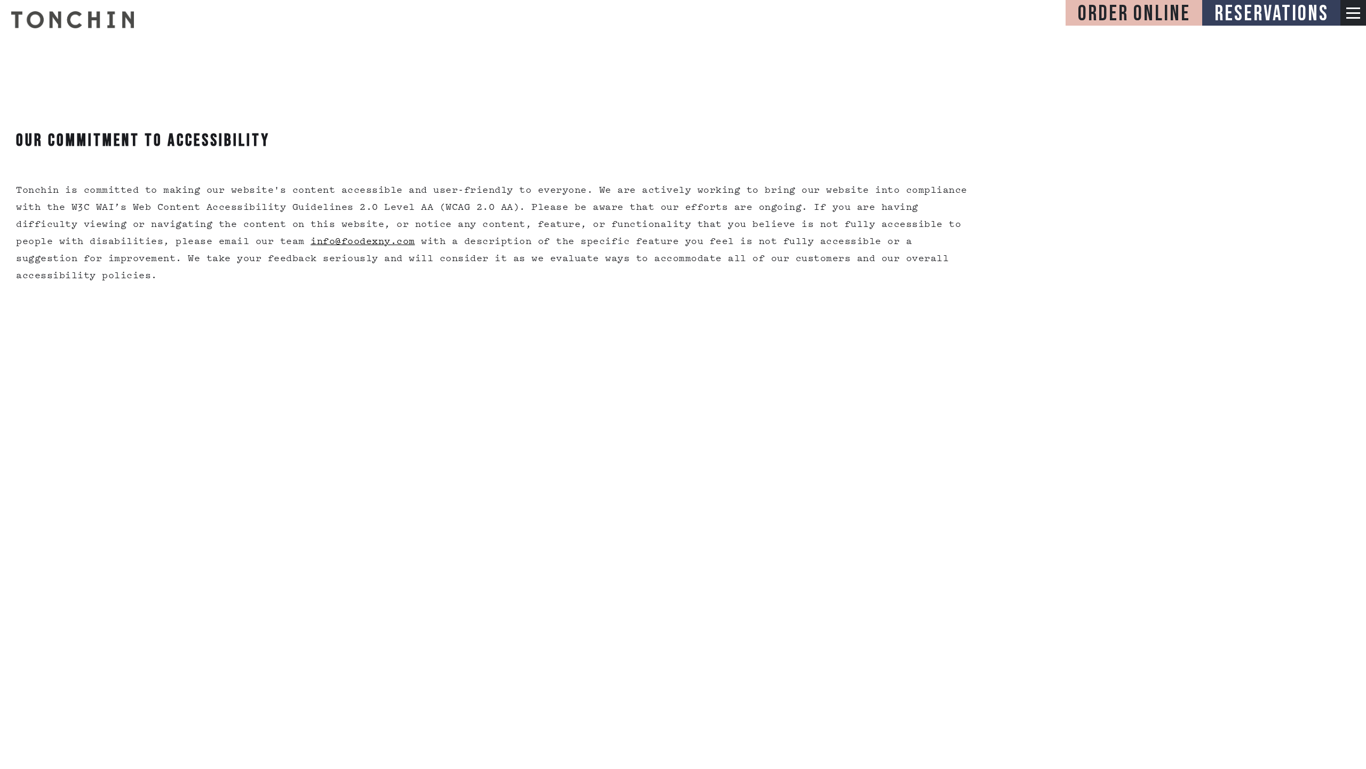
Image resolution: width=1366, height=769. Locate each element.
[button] (1353, 13)
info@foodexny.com (363, 242)
